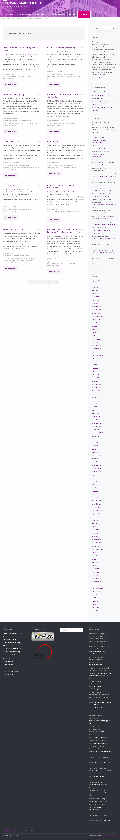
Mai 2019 (95, 562)
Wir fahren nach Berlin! (99, 92)
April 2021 (95, 488)
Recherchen (6, 658)
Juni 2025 (95, 326)
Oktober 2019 (96, 546)
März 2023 (95, 413)
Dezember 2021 (97, 462)
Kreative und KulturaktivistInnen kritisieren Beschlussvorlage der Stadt (64, 230)
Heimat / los (8, 185)
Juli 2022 (94, 439)
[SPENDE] (115, 3)
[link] (49, 22)
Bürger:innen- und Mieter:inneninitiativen (18, 167)
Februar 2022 (96, 455)
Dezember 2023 (97, 384)
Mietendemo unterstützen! (100, 95)
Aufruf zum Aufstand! (13, 229)
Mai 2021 (95, 484)
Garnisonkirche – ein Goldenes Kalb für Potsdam (63, 95)
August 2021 (96, 475)
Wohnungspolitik (70, 167)
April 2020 (95, 527)
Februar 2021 (96, 494)
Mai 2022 (95, 446)
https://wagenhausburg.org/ (101, 185)
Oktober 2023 (96, 391)
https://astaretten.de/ (99, 148)
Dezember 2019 (97, 540)
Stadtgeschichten (10, 123)
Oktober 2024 (96, 352)
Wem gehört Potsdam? (55, 214)
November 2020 (97, 504)
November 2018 (97, 582)
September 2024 (97, 355)
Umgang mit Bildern (20, 830)
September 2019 (97, 549)
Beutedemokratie (55, 141)
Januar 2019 (95, 575)
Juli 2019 (94, 556)
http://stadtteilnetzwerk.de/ (101, 230)
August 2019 (96, 552)
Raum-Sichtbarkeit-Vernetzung (61, 47)
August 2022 (96, 436)
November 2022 (97, 426)
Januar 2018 (95, 611)
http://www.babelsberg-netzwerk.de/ (104, 224)
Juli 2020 (94, 517)
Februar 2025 (96, 339)
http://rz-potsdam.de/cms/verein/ (100, 770)
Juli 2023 (94, 400)
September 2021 (97, 472)
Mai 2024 (95, 368)
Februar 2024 (96, 378)
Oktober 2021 (96, 468)
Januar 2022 (95, 459)
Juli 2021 (94, 478)
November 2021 (97, 465)
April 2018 (95, 604)
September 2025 (97, 316)
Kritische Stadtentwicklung (11, 652)
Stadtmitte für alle (10, 79)
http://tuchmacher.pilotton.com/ (102, 190)
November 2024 (97, 349)
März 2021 (95, 491)
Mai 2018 (95, 601)
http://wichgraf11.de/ (98, 165)
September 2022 (97, 433)
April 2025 (95, 332)
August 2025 (96, 319)
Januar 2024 (95, 381)
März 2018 (95, 607)
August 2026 (96, 281)
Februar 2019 (96, 572)
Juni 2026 (95, 287)
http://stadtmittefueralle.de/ (101, 196)
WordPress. (113, 836)
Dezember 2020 (97, 501)
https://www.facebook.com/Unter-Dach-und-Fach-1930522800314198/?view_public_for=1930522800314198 (100, 707)
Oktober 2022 (96, 430)
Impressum (7, 830)
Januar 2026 (95, 303)
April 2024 (95, 371)
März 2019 (95, 569)
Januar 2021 (95, 497)
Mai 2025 (95, 329)
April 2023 (95, 410)
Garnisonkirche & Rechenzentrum (18, 76)
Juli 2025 (94, 323)
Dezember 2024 (97, 345)
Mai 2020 (95, 523)
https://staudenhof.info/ (99, 213)
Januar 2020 (95, 536)
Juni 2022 (95, 442)
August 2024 (96, 358)
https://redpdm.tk (97, 77)
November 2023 (97, 387)
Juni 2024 (95, 365)
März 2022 (95, 452)
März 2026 (95, 297)
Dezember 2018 (97, 578)
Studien (5, 668)
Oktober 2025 (96, 313)
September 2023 (97, 394)
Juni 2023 (95, 404)
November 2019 (97, 543)
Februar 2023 (96, 417)
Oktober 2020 (96, 507)
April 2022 (95, 449)
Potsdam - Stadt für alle (22, 3)
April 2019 (95, 565)
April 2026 (95, 294)
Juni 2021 (95, 481)
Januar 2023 (95, 420)
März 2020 (95, 530)
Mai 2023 (95, 407)
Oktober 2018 (96, 585)
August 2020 (96, 514)
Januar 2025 (95, 342)
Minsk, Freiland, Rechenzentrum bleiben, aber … (61, 186)
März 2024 (95, 374)
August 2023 (96, 397)
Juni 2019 (95, 559)
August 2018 (96, 591)
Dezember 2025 (97, 307)
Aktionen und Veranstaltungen (61, 74)
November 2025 (97, 310)
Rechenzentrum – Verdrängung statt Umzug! (19, 49)
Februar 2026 (96, 300)
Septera (104, 836)
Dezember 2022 (97, 423)
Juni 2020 (95, 520)
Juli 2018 (94, 595)
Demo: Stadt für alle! (12, 141)
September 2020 (97, 510)
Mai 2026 (95, 290)
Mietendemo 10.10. (9, 655)
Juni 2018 (95, 598)
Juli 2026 (94, 284)
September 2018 (97, 588)
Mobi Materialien (97, 98)
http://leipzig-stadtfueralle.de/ (105, 252)
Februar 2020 (96, 533)
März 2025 (95, 336)
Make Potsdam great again (15, 94)
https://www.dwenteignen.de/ (101, 247)
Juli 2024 (94, 361)
